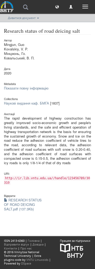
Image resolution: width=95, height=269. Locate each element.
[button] (57, 6)
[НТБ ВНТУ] (72, 250)
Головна (34, 241)
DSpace (26, 263)
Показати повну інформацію (26, 88)
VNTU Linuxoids (37, 260)
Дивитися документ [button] (22, 18)
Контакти (10, 248)
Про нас (26, 248)
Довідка (38, 244)
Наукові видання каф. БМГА (26, 103)
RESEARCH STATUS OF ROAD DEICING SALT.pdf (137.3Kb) (23, 204)
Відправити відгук (16, 244)
